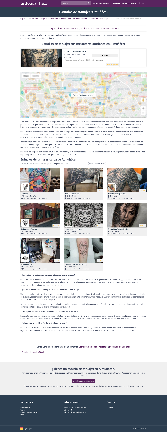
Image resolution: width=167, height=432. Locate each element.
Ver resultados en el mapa (84, 95)
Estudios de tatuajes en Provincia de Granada (47, 18)
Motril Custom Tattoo (73, 194)
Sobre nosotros (25, 408)
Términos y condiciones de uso (75, 408)
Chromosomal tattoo (73, 229)
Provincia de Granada (120, 346)
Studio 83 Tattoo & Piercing (76, 265)
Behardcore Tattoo (29, 229)
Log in (142, 3)
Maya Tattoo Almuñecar (75, 51)
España (23, 18)
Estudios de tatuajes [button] (101, 3)
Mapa (106, 55)
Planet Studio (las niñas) (118, 194)
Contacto (110, 408)
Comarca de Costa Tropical (92, 346)
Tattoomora (26, 194)
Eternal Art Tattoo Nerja (118, 229)
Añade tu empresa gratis (125, 3)
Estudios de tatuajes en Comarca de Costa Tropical (89, 18)
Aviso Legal (68, 410)
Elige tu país (27, 429)
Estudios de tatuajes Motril (33, 352)
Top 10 (53, 28)
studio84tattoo (27, 265)
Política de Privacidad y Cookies (75, 412)
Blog (22, 414)
